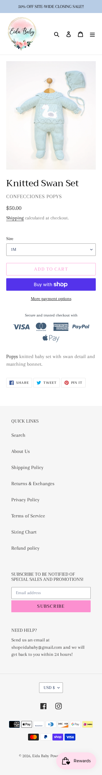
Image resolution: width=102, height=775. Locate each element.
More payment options (51, 298)
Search (18, 435)
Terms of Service (28, 516)
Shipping (15, 217)
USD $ (49, 687)
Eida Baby (40, 755)
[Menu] (92, 33)
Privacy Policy (25, 499)
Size (9, 238)
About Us (20, 451)
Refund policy (25, 548)
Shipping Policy (27, 467)
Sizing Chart (24, 532)
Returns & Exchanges (32, 483)
